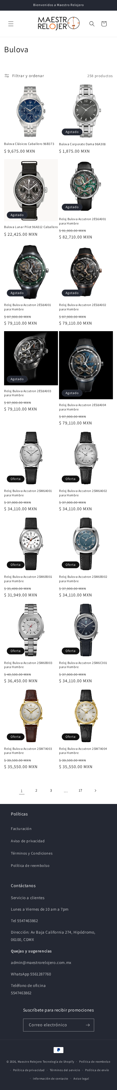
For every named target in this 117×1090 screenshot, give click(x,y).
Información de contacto (50, 1078)
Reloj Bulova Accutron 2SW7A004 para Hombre (83, 751)
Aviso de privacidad (28, 840)
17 (80, 790)
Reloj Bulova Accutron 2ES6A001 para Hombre (82, 221)
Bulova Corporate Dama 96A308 (82, 144)
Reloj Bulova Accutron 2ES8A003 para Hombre (27, 393)
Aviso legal (81, 1078)
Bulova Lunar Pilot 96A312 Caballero (31, 227)
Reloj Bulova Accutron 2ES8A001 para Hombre (27, 307)
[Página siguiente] (95, 791)
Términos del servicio (65, 1070)
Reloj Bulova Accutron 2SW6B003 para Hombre (28, 665)
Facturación (21, 828)
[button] (11, 24)
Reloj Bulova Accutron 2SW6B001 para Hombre (28, 579)
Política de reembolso (30, 865)
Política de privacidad (29, 1070)
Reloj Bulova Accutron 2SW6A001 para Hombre (28, 493)
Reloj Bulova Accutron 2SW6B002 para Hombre (83, 579)
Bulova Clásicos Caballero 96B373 (29, 144)
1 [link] (22, 790)
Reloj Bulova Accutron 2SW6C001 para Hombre (83, 665)
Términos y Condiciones (32, 853)
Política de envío (97, 1070)
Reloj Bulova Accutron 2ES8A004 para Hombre (82, 407)
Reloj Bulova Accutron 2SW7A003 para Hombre (28, 751)
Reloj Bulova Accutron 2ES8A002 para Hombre (82, 307)
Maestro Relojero (30, 1061)
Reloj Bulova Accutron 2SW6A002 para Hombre (83, 493)
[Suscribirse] (88, 1025)
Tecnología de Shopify (58, 1061)
